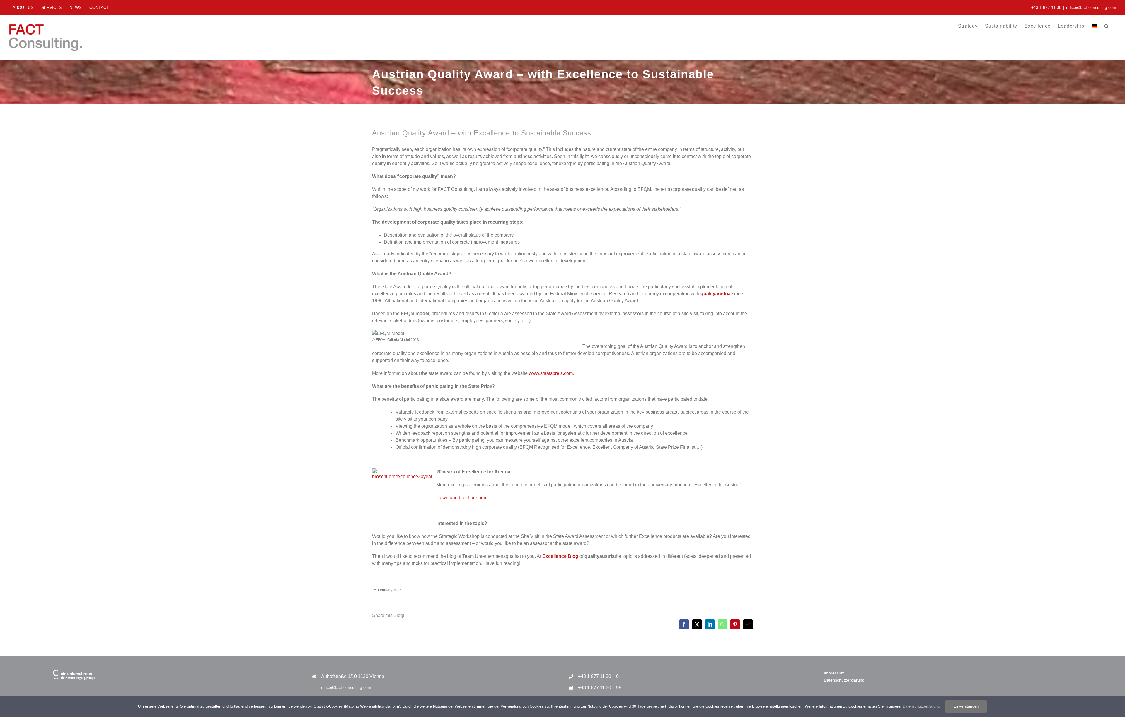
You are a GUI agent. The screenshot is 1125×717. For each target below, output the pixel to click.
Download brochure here (462, 497)
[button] (1106, 26)
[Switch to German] (1094, 26)
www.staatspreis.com (551, 373)
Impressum (834, 673)
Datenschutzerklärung (844, 680)
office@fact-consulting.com (1091, 7)
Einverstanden (966, 706)
